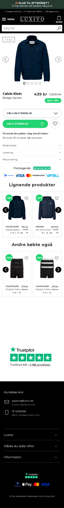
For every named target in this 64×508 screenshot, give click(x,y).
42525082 (20, 411)
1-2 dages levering (13, 11)
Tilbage (8, 39)
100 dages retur (52, 11)
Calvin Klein (12, 97)
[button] (6, 60)
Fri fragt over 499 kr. (33, 11)
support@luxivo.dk (22, 400)
